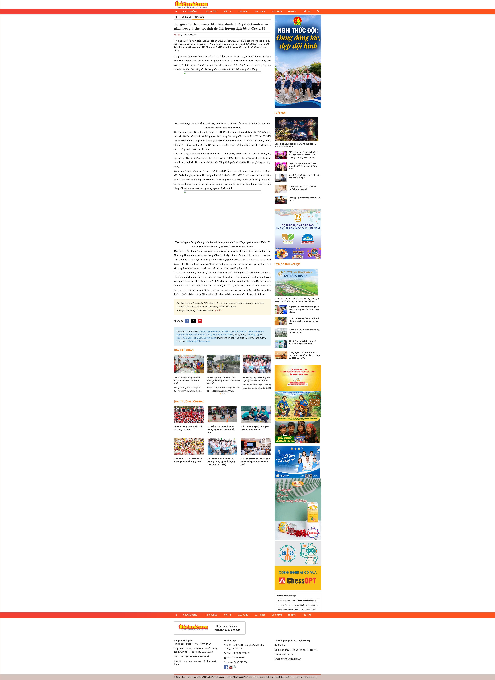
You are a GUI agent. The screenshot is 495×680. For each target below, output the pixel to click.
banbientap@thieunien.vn (198, 341)
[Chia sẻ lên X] (193, 321)
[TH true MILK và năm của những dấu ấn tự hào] (281, 332)
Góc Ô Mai (277, 11)
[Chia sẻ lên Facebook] (187, 321)
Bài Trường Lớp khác (190, 401)
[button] (318, 11)
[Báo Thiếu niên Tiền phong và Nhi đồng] (191, 4)
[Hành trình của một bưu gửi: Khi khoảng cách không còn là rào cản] (281, 321)
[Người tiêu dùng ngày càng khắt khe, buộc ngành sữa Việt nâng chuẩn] (281, 309)
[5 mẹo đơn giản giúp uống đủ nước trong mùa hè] (281, 189)
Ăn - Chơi (260, 11)
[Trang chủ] (176, 16)
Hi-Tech (292, 11)
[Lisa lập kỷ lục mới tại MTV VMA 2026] (281, 199)
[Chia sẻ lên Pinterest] (200, 321)
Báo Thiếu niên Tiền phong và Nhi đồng (196, 338)
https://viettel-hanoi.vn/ (301, 600)
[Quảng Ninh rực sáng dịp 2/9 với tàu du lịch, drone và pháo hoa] (296, 129)
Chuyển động (190, 11)
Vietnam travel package (286, 596)
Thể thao (306, 11)
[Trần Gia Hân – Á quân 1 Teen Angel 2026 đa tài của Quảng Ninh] (281, 166)
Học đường (211, 11)
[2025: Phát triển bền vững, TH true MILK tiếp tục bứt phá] (281, 344)
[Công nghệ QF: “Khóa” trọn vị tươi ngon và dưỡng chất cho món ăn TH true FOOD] (281, 355)
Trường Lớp (198, 17)
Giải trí (227, 11)
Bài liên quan (184, 350)
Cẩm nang (243, 11)
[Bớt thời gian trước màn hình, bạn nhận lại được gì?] (281, 177)
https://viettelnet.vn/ (296, 610)
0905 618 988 (232, 629)
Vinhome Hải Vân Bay (299, 605)
